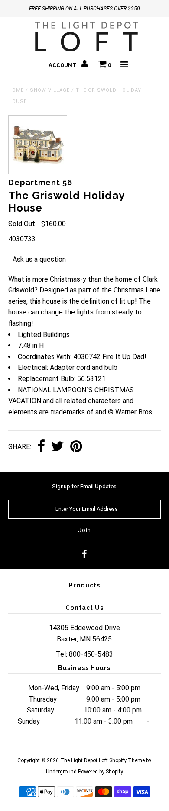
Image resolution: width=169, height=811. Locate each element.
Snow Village (50, 90)
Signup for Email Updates (84, 486)
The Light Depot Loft (84, 760)
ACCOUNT (63, 65)
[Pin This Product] (76, 447)
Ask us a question (39, 259)
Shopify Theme (127, 760)
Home (16, 90)
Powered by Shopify (100, 772)
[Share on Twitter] (57, 447)
